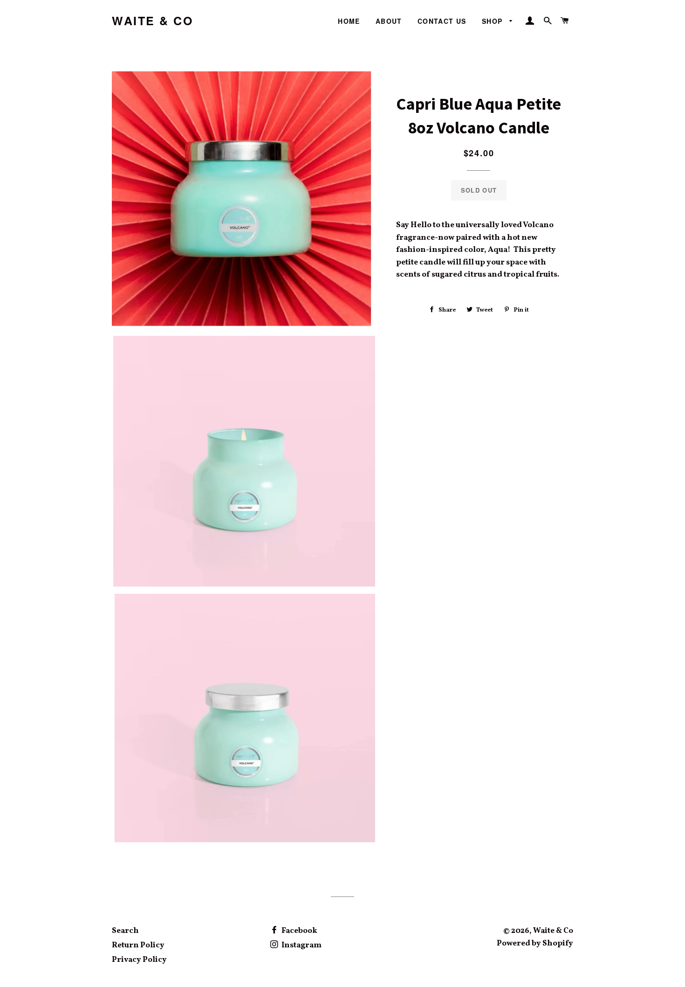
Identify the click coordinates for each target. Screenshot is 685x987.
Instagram (301, 945)
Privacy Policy (139, 959)
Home (349, 21)
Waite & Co (152, 21)
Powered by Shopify (535, 943)
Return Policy (138, 945)
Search (125, 930)
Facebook (298, 930)
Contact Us (442, 21)
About (389, 21)
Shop (493, 21)
